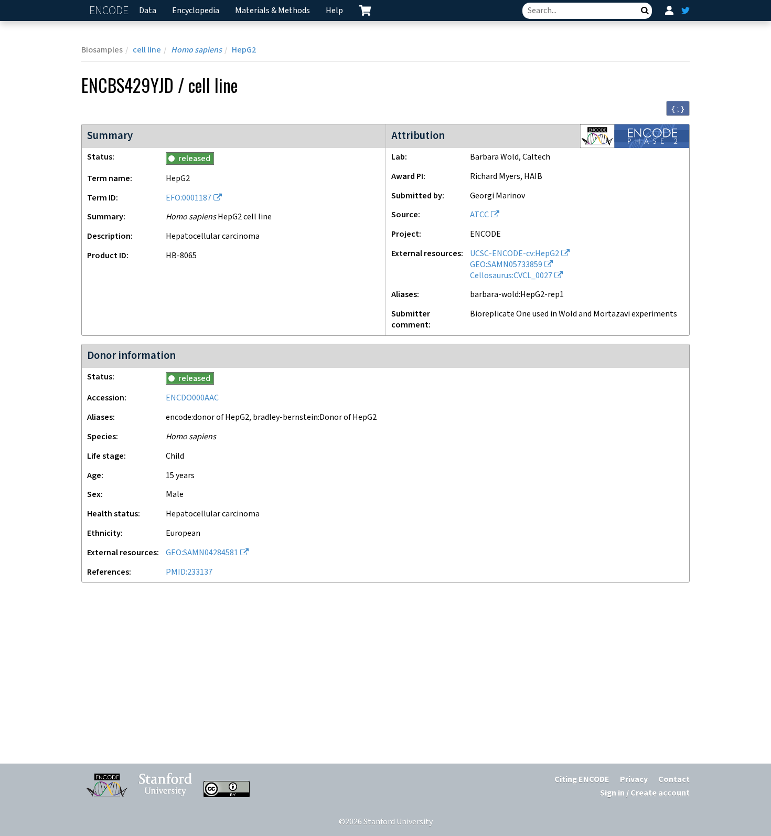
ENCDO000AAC (192, 398)
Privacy (634, 779)
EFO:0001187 (188, 198)
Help (334, 10)
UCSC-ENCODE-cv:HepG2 (514, 253)
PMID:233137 (189, 572)
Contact (674, 779)
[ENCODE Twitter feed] (685, 10)
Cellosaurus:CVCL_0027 (511, 275)
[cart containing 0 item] (365, 10)
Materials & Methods (272, 10)
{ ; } (678, 108)
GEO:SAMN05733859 (506, 264)
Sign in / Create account (645, 793)
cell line (147, 50)
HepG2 (244, 50)
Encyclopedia (195, 10)
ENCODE (110, 10)
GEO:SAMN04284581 (202, 552)
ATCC (479, 214)
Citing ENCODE (581, 779)
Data (147, 10)
